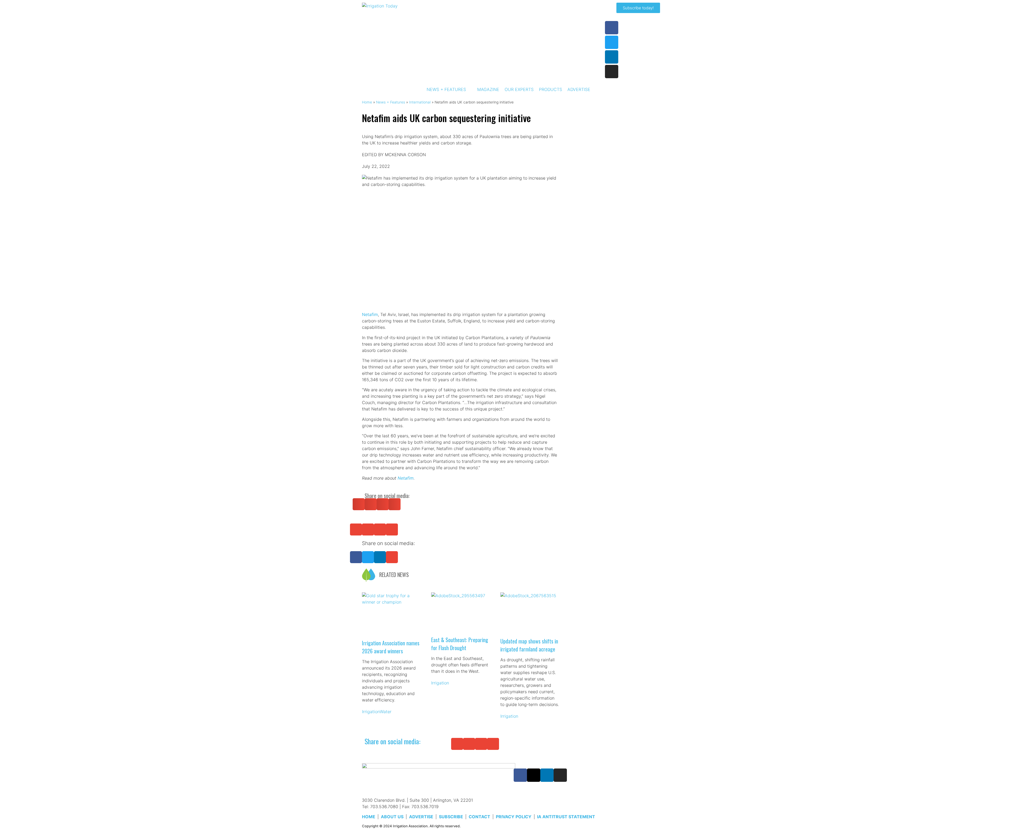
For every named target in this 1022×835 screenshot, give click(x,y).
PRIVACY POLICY (513, 816)
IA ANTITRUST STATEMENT (566, 816)
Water (386, 711)
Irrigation (371, 711)
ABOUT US (392, 816)
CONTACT (479, 816)
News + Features (390, 102)
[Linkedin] (611, 57)
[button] (359, 504)
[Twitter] (611, 42)
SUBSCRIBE (451, 816)
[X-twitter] (533, 775)
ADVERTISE (421, 816)
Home (367, 102)
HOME (368, 816)
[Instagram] (611, 71)
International (420, 102)
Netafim (370, 314)
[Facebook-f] (611, 27)
